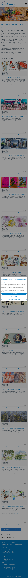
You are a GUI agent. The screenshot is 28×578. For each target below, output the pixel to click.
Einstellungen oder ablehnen (14, 299)
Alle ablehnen (14, 296)
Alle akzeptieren (14, 293)
